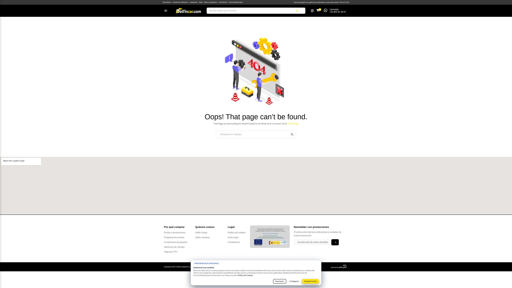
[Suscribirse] (335, 242)
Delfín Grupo (201, 232)
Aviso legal (233, 237)
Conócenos (223, 2)
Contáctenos (234, 242)
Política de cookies (237, 232)
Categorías (193, 2)
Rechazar (279, 281)
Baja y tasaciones (210, 2)
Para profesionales (236, 2)
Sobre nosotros (202, 237)
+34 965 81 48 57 (337, 12)
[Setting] (312, 11)
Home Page (293, 124)
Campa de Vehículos (180, 2)
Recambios (167, 2)
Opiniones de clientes (174, 247)
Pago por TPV (170, 252)
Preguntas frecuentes (174, 237)
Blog (201, 2)
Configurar (294, 281)
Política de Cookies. (245, 275)
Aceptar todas (310, 281)
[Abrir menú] (166, 11)
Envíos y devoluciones (174, 232)
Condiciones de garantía (175, 242)
